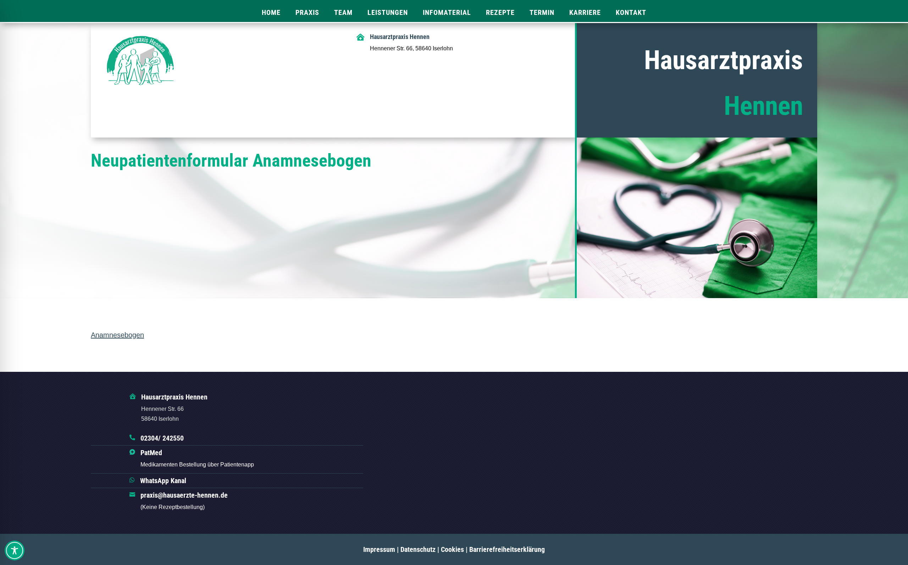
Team (343, 12)
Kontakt (631, 12)
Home (271, 12)
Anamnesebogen (117, 335)
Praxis (307, 12)
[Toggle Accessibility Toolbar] (14, 550)
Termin (542, 12)
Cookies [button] (452, 549)
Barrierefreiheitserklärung (507, 549)
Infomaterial (447, 12)
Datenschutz (418, 549)
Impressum (379, 549)
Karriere (585, 12)
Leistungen (387, 12)
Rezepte (500, 12)
